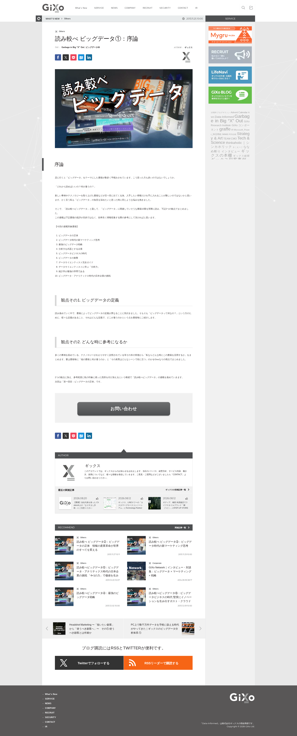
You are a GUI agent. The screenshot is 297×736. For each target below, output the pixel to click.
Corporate (157, 563)
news (225, 134)
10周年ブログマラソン (220, 113)
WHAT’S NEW (53, 18)
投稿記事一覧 (177, 490)
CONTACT (50, 722)
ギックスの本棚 (230, 153)
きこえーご (238, 147)
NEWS (48, 703)
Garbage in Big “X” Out (73, 47)
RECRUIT (50, 713)
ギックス (188, 47)
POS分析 (232, 134)
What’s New (51, 694)
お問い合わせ (123, 408)
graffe (225, 129)
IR (232, 130)
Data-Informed (224, 116)
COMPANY (50, 708)
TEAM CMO (230, 138)
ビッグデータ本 (93, 47)
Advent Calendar (239, 112)
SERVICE (50, 699)
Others (67, 18)
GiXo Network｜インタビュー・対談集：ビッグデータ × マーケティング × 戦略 (170, 571)
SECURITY (50, 717)
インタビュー (231, 151)
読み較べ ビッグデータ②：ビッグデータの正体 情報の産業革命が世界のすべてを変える (98, 545)
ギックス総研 (241, 155)
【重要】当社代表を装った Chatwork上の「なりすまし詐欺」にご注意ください (86, 505)
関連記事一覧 (182, 527)
